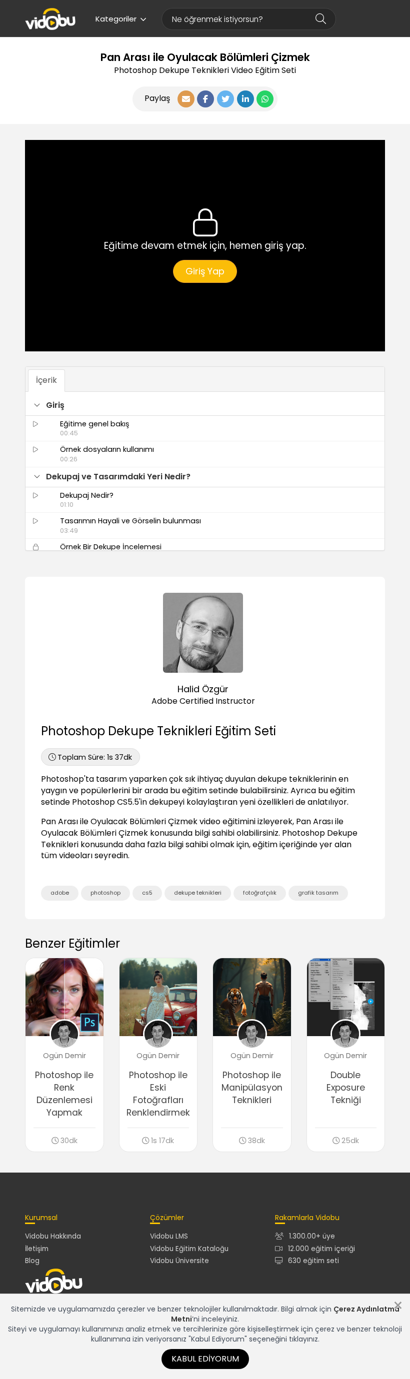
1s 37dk (95, 757)
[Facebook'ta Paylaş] (205, 98)
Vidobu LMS (169, 1236)
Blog (32, 1261)
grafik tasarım (318, 893)
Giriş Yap (205, 271)
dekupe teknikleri (198, 893)
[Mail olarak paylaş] (186, 98)
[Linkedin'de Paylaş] (245, 98)
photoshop (105, 893)
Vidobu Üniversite (179, 1261)
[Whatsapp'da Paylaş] (265, 98)
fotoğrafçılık (259, 893)
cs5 (147, 893)
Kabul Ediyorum (205, 1359)
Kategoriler (116, 18)
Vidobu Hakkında (53, 1236)
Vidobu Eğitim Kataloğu (189, 1249)
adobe (59, 893)
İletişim (36, 1249)
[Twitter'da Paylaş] (225, 98)
